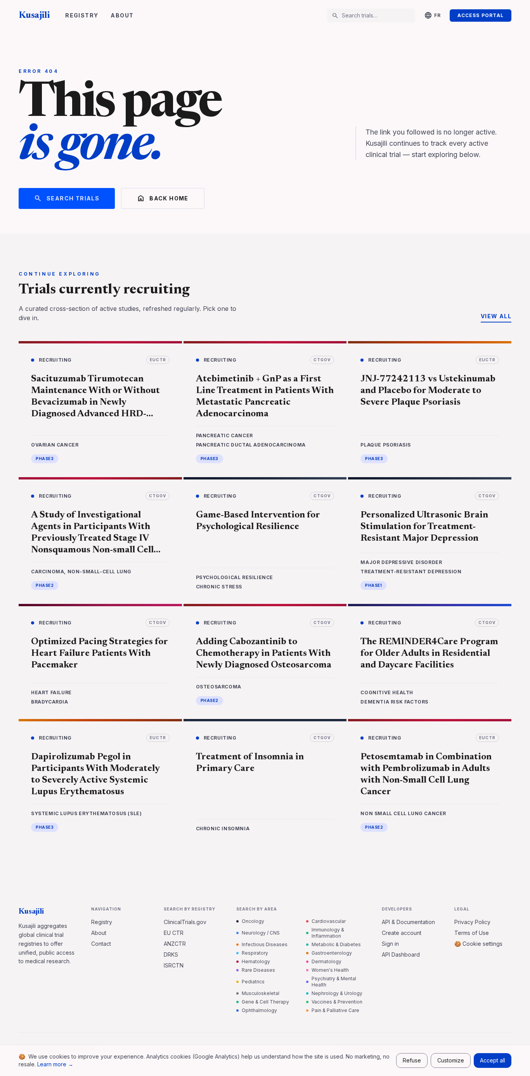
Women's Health (330, 970)
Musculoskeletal (260, 993)
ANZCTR (175, 943)
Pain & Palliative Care (335, 1010)
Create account (401, 932)
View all (496, 316)
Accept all (492, 1060)
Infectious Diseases (265, 944)
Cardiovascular (329, 921)
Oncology (253, 921)
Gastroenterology (332, 953)
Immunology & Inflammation (328, 933)
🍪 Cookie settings (478, 943)
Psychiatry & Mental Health (334, 982)
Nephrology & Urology (337, 993)
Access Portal (480, 15)
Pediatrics (253, 982)
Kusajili (34, 15)
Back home (163, 198)
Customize (450, 1060)
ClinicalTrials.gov (185, 922)
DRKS (171, 954)
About (122, 15)
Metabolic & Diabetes (336, 944)
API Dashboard (401, 954)
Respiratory (255, 953)
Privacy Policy (472, 922)
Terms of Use (471, 932)
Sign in (390, 943)
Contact (101, 943)
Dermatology (326, 961)
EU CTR (174, 932)
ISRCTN (174, 965)
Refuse (412, 1060)
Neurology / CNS (261, 933)
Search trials (66, 198)
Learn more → (55, 1064)
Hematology (256, 961)
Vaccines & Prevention (337, 1002)
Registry (81, 15)
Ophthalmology (259, 1010)
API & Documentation (408, 922)
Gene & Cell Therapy (265, 1002)
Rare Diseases (258, 970)
